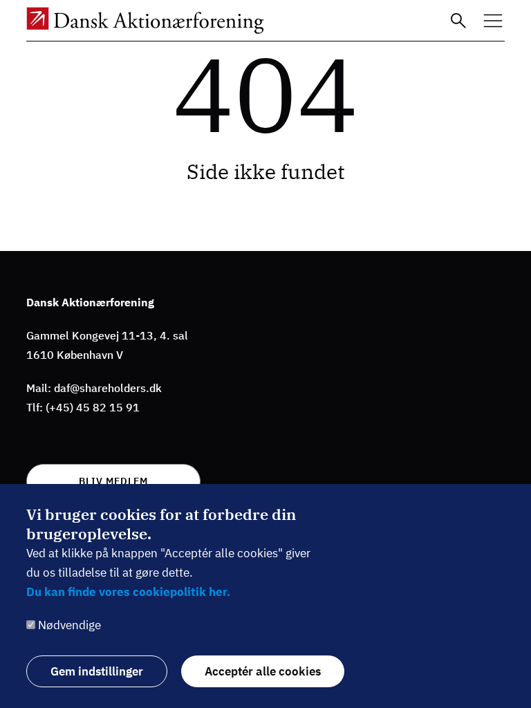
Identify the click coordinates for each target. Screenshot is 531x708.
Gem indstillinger (96, 671)
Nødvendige (69, 625)
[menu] (493, 20)
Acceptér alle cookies (263, 671)
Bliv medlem (113, 481)
